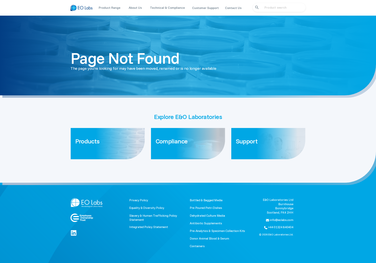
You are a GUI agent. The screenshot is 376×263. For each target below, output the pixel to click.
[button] (109, 7)
